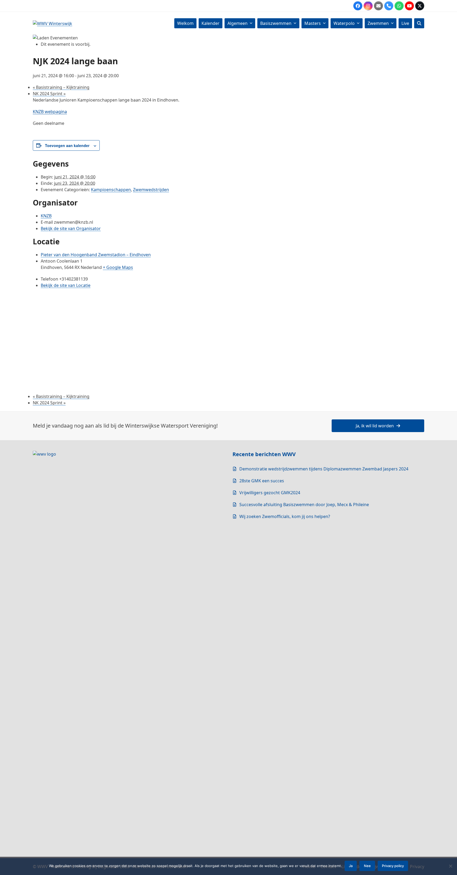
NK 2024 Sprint (49, 94)
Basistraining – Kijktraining (61, 87)
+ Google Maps (118, 267)
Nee (367, 866)
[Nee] (450, 866)
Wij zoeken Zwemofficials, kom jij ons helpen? (284, 516)
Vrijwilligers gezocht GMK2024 (269, 493)
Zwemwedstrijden (151, 190)
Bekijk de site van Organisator (71, 228)
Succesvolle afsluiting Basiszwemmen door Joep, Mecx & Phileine (304, 504)
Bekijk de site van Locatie (65, 285)
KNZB (46, 216)
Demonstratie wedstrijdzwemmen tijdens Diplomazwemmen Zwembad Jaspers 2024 (323, 469)
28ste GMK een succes (261, 481)
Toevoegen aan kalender (67, 145)
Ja (351, 866)
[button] (419, 23)
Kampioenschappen (111, 190)
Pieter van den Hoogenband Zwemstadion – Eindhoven (96, 255)
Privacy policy (393, 866)
